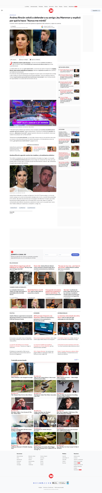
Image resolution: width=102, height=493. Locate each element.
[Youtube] (40, 483)
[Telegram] (48, 483)
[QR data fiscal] (68, 483)
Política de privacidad (78, 461)
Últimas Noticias (20, 456)
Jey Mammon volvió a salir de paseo (21, 62)
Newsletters (77, 469)
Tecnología (19, 464)
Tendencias (31, 464)
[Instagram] (36, 483)
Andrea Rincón (13, 207)
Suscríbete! (75, 254)
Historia (41, 459)
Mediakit (77, 462)
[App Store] (55, 483)
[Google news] (50, 483)
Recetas (41, 462)
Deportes (30, 457)
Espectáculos (13, 15)
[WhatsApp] (46, 483)
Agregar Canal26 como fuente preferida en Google (49, 27)
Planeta (41, 461)
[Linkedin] (42, 483)
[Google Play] (62, 483)
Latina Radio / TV (65, 457)
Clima (18, 457)
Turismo (41, 464)
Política (12, 313)
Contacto (75, 457)
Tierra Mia (64, 459)
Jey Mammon (22, 207)
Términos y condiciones (78, 459)
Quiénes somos (77, 456)
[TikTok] (44, 483)
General (30, 459)
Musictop (64, 462)
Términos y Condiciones (48, 487)
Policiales (18, 462)
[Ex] (38, 483)
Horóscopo (19, 461)
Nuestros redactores (78, 466)
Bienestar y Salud (32, 456)
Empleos (75, 468)
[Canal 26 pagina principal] (51, 12)
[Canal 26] (51, 476)
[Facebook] (33, 483)
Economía (36, 313)
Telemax (64, 461)
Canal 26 (14, 26)
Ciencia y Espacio (43, 456)
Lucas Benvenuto (31, 207)
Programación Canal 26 (78, 464)
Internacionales (62, 313)
